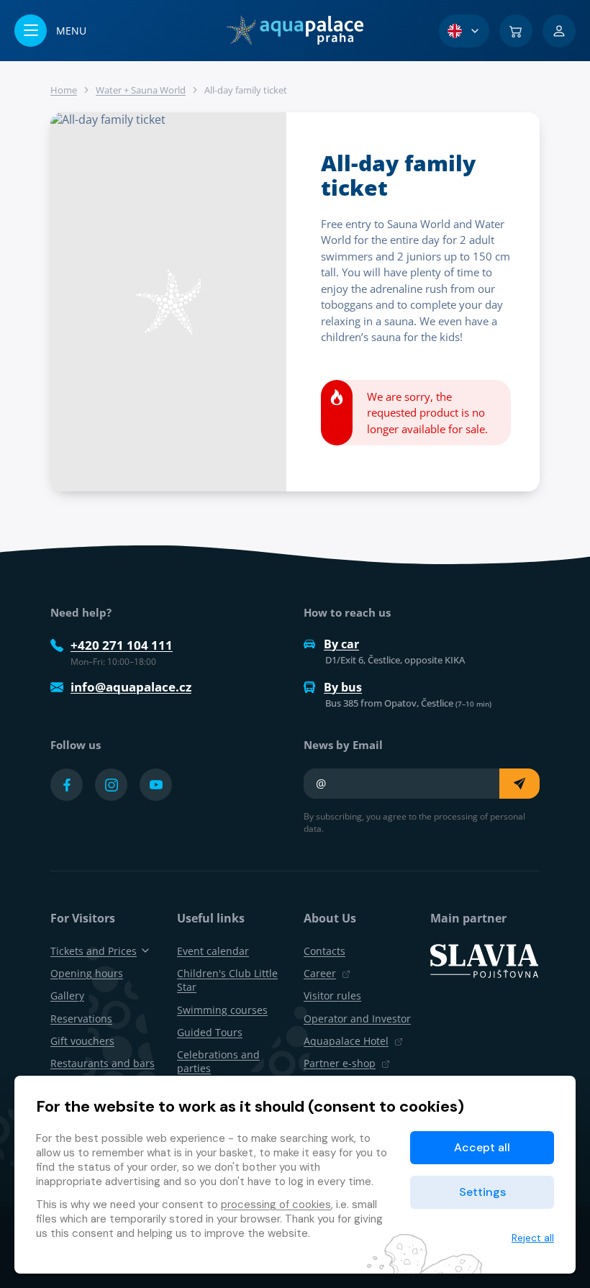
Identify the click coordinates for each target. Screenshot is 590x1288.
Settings (482, 1191)
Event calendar (213, 951)
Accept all (482, 1147)
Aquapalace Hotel (346, 1041)
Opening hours (86, 973)
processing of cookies (276, 1204)
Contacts (324, 951)
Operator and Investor (357, 1018)
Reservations (81, 1018)
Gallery (67, 995)
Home (63, 90)
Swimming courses (222, 1010)
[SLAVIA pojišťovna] (484, 960)
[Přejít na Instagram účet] (111, 784)
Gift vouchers (82, 1041)
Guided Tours (209, 1032)
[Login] (559, 30)
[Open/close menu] (50, 30)
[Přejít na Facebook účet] (66, 784)
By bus (343, 687)
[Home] (294, 30)
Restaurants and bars (102, 1063)
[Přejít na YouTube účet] (156, 784)
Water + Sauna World (141, 90)
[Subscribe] (519, 783)
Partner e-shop (340, 1063)
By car (341, 644)
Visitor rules (332, 995)
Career (320, 973)
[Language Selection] (464, 30)
